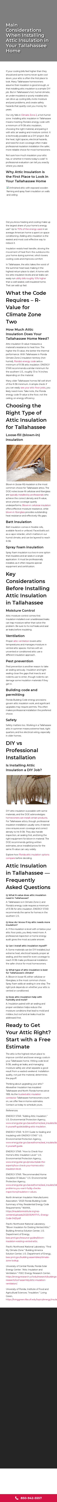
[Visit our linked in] (13, 1420)
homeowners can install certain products (26, 817)
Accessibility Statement (38, 1460)
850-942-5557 (31, 1498)
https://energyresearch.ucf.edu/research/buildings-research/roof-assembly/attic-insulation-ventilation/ (31, 1280)
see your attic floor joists (33, 387)
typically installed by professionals (27, 494)
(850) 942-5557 (16, 1367)
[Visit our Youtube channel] (9, 1420)
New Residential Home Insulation (18, 1326)
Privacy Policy (15, 1460)
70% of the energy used (29, 229)
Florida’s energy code (25, 361)
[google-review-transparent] (14, 1436)
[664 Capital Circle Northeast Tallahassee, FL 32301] (4, 1376)
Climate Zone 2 (29, 115)
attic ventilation (21, 641)
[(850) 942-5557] (4, 1367)
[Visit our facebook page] (4, 1420)
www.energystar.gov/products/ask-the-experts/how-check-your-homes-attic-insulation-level (26, 1165)
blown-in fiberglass (15, 512)
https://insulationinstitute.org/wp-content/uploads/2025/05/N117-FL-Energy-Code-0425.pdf (27, 1215)
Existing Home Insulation (14, 1333)
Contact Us (8, 1347)
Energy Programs (11, 1340)
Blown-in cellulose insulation (36, 505)
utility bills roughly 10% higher (31, 278)
